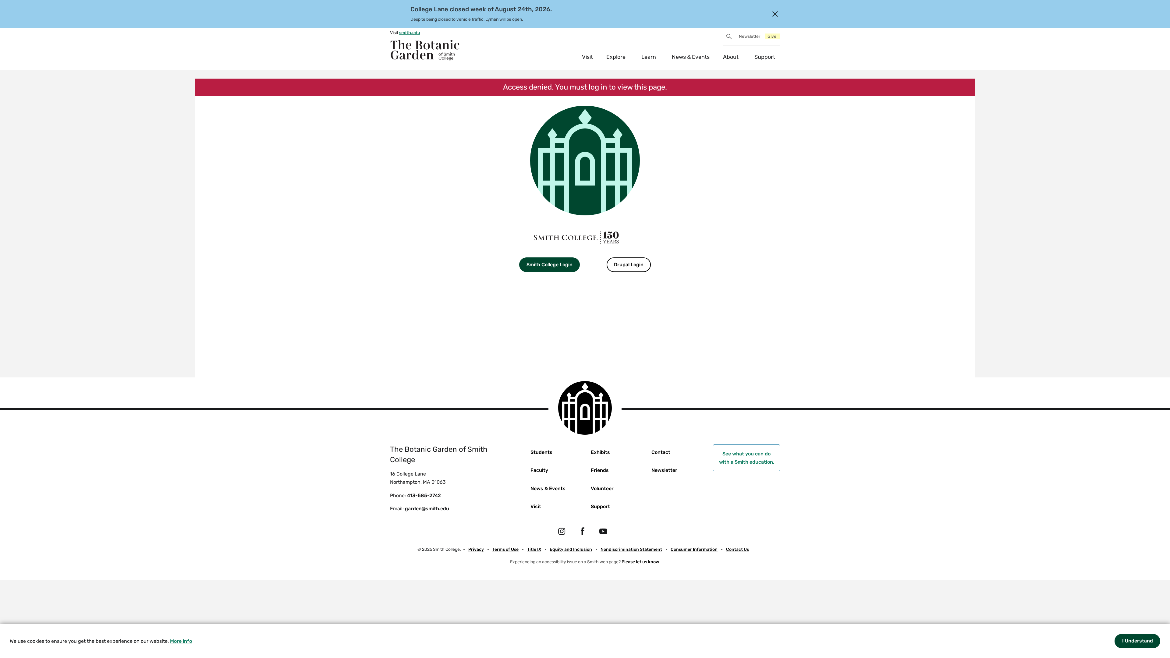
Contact (660, 452)
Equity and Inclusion (571, 549)
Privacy (476, 549)
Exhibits (600, 452)
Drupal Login (629, 264)
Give (772, 36)
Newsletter (749, 36)
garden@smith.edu (427, 508)
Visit (587, 57)
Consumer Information (694, 549)
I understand (1137, 641)
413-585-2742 (424, 495)
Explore (616, 57)
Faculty (539, 470)
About (731, 57)
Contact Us (737, 549)
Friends (600, 470)
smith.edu (409, 32)
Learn (648, 57)
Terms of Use (505, 549)
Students (541, 452)
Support (764, 57)
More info (181, 641)
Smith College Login (549, 264)
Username (518, 286)
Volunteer (602, 488)
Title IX (534, 549)
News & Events (691, 57)
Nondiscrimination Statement (631, 549)
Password (517, 319)
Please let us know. (641, 561)
